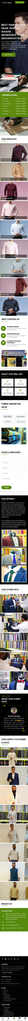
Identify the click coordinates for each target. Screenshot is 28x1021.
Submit (6, 487)
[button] (8, 55)
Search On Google (7, 972)
